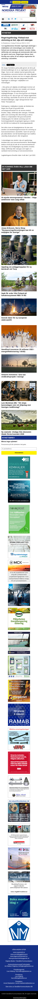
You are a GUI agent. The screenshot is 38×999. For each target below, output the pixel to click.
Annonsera (24, 2)
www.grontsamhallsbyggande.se (19, 958)
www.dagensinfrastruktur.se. (19, 956)
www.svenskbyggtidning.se (19, 954)
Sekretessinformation (19, 998)
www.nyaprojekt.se (19, 952)
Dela (3, 65)
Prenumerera (16, 2)
